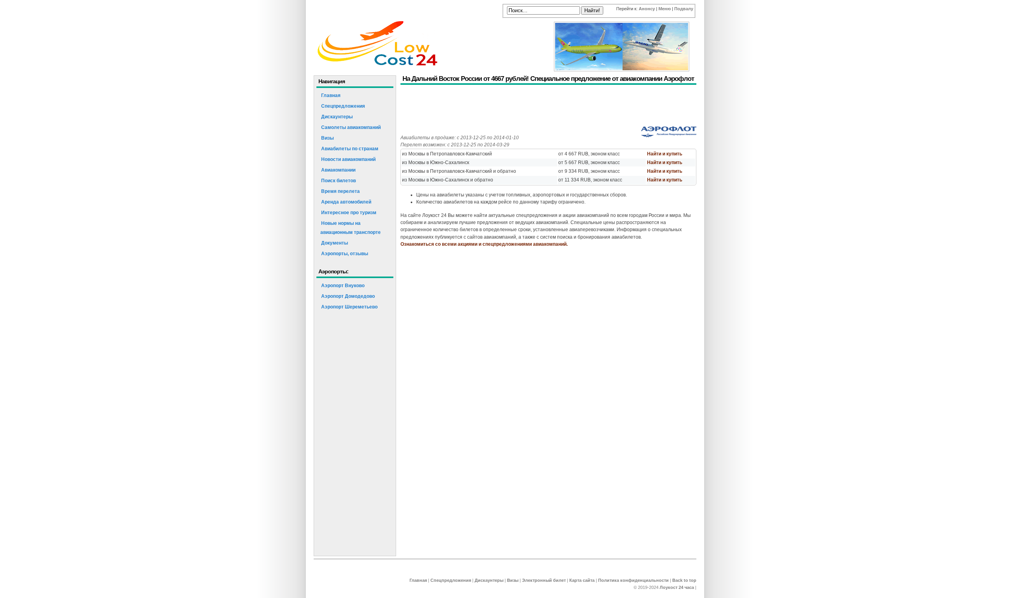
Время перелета (340, 191)
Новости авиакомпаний (348, 159)
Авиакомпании (338, 170)
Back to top (684, 580)
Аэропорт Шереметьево (349, 307)
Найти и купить (664, 154)
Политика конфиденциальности (633, 580)
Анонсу (647, 8)
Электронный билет (544, 580)
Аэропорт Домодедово (348, 296)
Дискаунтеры (337, 117)
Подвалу (683, 8)
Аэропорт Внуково (343, 285)
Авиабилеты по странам (349, 148)
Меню (664, 8)
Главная (330, 95)
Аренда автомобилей (346, 202)
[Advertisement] (544, 106)
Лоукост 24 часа (677, 587)
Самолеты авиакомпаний (351, 127)
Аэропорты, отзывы (344, 253)
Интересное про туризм (348, 212)
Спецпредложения (343, 106)
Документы (334, 243)
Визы (327, 138)
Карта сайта (582, 580)
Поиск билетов (338, 180)
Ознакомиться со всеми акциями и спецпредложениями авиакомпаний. (484, 244)
